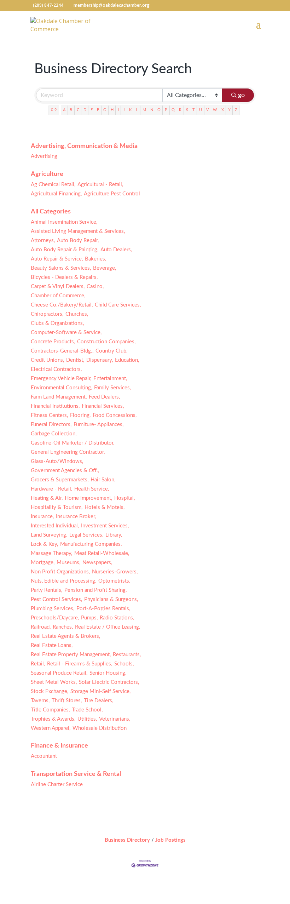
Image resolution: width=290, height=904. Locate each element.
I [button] (118, 110)
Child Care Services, (118, 305)
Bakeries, (95, 259)
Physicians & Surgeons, (111, 599)
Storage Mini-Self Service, (100, 691)
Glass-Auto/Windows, (57, 461)
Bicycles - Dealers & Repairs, (64, 277)
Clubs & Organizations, (57, 323)
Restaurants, (127, 654)
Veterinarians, (114, 719)
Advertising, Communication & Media (84, 146)
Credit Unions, (47, 360)
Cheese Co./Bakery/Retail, (62, 305)
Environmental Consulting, (61, 387)
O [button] (159, 110)
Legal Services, (86, 535)
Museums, (68, 562)
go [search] (241, 95)
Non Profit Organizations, (60, 571)
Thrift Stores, (67, 700)
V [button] (207, 110)
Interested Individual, (55, 525)
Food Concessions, (115, 415)
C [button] (78, 110)
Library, (113, 535)
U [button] (200, 110)
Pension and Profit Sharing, (95, 590)
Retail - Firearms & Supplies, (79, 663)
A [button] (64, 110)
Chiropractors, (47, 314)
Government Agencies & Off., (65, 470)
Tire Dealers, (98, 700)
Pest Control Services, (56, 599)
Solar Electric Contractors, (109, 682)
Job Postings (170, 840)
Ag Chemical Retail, (53, 184)
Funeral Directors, (51, 424)
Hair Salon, (103, 479)
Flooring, (80, 415)
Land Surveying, (49, 535)
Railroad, (41, 627)
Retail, (38, 663)
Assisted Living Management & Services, (78, 231)
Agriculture (47, 174)
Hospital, (124, 498)
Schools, (124, 663)
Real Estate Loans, (51, 645)
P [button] (166, 110)
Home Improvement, (88, 498)
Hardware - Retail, (51, 489)
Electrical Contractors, (56, 369)
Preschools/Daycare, (55, 617)
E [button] (92, 110)
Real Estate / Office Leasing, (107, 627)
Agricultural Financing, (56, 193)
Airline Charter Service (57, 784)
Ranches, (63, 627)
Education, (127, 360)
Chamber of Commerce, (58, 295)
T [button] (193, 110)
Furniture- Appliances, (98, 424)
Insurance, (42, 516)
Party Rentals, (46, 590)
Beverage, (104, 268)
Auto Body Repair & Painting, (64, 249)
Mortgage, (42, 562)
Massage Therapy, (51, 553)
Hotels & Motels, (104, 507)
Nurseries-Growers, (115, 571)
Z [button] (236, 110)
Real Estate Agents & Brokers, (65, 636)
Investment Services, (105, 525)
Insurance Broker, (76, 516)
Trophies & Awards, (53, 719)
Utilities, (87, 719)
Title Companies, (50, 710)
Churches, (76, 314)
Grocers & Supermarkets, (59, 479)
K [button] (130, 110)
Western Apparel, (50, 728)
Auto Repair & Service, (57, 259)
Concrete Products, (53, 341)
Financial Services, (103, 406)
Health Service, (91, 489)
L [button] (137, 110)
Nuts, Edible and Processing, (63, 581)
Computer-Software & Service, (66, 332)
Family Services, (112, 387)
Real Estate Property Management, (71, 654)
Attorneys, (43, 240)
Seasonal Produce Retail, (59, 673)
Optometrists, (114, 581)
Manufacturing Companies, (91, 544)
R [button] (180, 110)
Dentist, (75, 360)
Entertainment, (110, 378)
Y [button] (229, 110)
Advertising (44, 156)
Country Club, (111, 351)
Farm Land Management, (59, 397)
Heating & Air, (47, 498)
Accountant (44, 756)
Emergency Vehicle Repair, (61, 378)
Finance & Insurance (59, 746)
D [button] (84, 110)
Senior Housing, (107, 673)
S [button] (187, 110)
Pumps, (89, 617)
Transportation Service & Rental (76, 774)
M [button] (144, 110)
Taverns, (40, 700)
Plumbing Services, (52, 608)
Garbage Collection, (53, 433)
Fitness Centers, (49, 415)
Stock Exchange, (49, 691)
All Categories (51, 211)
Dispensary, (99, 360)
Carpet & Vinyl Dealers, (58, 286)
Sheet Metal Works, (54, 682)
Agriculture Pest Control (112, 193)
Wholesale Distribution (99, 728)
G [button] (104, 110)
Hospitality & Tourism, (56, 507)
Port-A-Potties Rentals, (103, 608)
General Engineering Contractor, (68, 452)
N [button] (151, 110)
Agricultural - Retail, (100, 184)
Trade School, (87, 710)
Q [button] (173, 110)
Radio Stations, (117, 617)
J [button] (124, 110)
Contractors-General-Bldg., (62, 351)
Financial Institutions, (55, 406)
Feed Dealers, (104, 397)
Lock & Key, (44, 544)
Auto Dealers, (116, 249)
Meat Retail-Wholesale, (101, 553)
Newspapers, (97, 562)
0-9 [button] (54, 110)
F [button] (98, 110)
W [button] (215, 110)
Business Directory (127, 840)
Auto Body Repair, (78, 240)
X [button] (222, 110)
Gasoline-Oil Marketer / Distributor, (72, 443)
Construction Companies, (106, 341)
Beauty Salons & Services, (61, 268)
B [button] (71, 110)
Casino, (95, 286)
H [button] (112, 110)
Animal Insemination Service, (64, 222)
